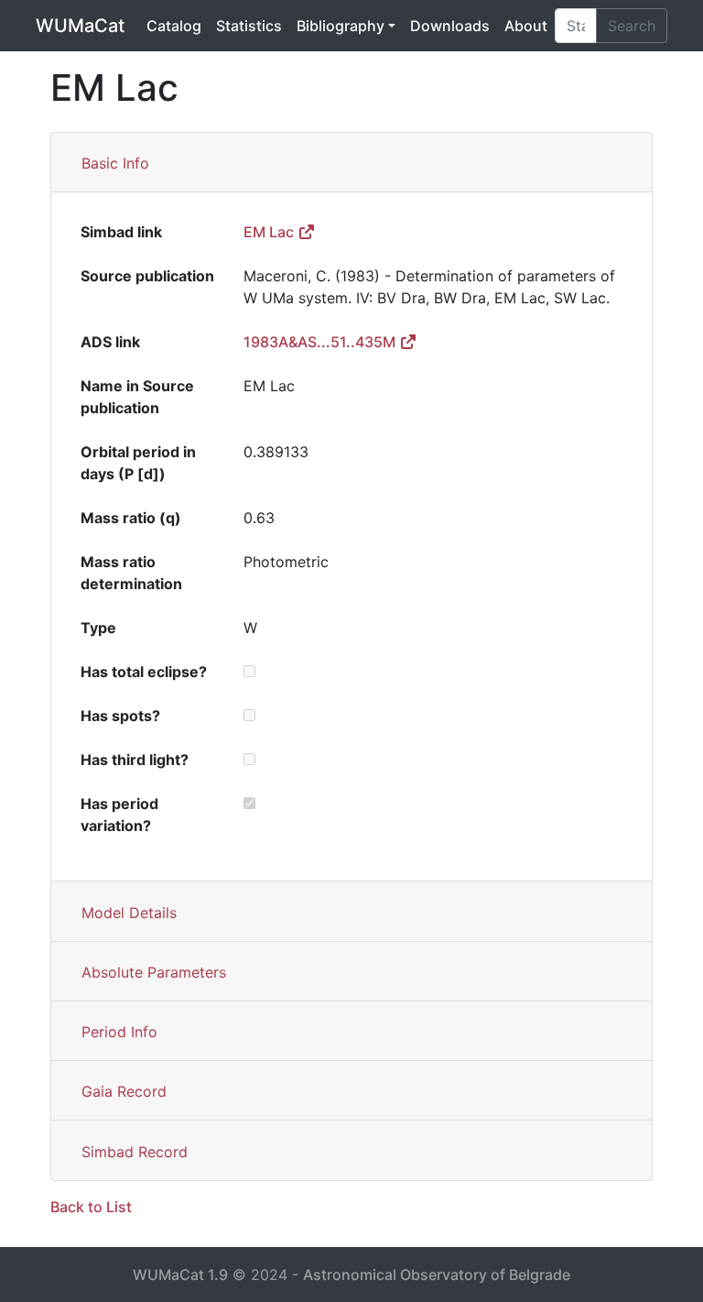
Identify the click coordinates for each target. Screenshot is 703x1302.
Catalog (173, 25)
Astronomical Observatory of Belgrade (436, 1274)
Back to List (91, 1207)
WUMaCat (80, 26)
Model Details (129, 912)
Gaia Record (124, 1091)
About (525, 25)
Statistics (249, 25)
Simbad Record (134, 1152)
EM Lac (270, 232)
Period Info (119, 1032)
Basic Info (115, 163)
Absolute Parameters (153, 972)
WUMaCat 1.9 (180, 1274)
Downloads (450, 25)
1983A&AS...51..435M (321, 342)
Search (631, 25)
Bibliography (340, 25)
